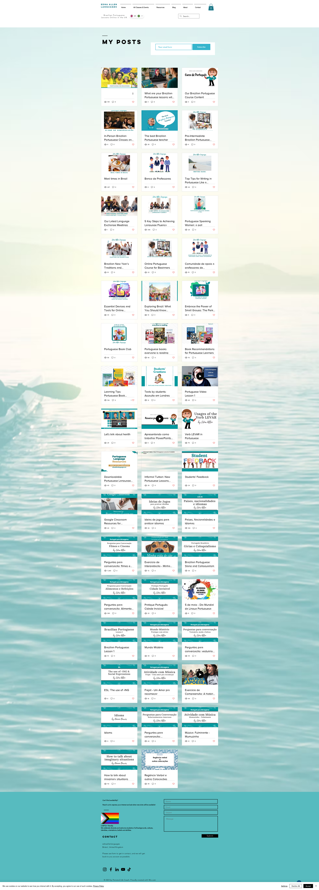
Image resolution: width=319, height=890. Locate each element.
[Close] (316, 886)
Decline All (296, 886)
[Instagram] (104, 869)
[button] (211, 7)
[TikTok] (129, 869)
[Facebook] (110, 869)
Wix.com (152, 880)
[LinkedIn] (117, 869)
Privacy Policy (98, 886)
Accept (308, 886)
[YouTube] (123, 869)
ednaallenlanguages (111, 844)
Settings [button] (284, 886)
